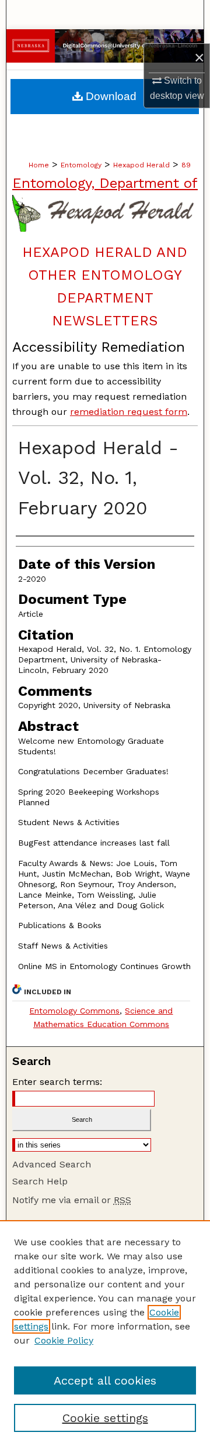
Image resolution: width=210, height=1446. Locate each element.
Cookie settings (105, 1418)
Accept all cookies (105, 1380)
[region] (105, 1333)
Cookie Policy (63, 1340)
